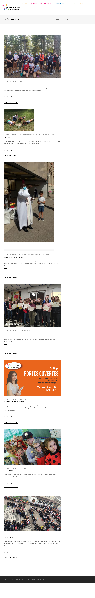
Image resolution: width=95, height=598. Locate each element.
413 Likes (9, 348)
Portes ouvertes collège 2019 (14, 402)
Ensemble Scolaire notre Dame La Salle (26, 134)
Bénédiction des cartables (13, 257)
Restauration (28, 11)
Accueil (24, 3)
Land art (7, 137)
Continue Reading (11, 102)
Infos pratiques (42, 11)
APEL (81, 3)
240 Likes (9, 272)
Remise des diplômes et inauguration (17, 333)
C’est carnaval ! (9, 471)
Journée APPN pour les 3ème (14, 84)
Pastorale (73, 3)
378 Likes (9, 483)
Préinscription (61, 3)
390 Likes (9, 416)
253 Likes (9, 150)
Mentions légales (39, 579)
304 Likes (9, 552)
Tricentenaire (9, 537)
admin (14, 81)
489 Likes (9, 96)
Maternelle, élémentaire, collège (42, 3)
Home (58, 19)
